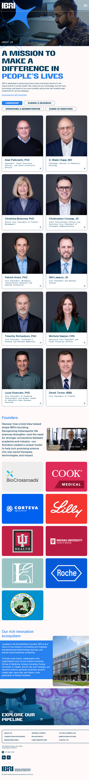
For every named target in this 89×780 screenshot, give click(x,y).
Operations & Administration (22, 109)
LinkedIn (4, 757)
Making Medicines (11, 740)
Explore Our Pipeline (18, 717)
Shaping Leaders (38, 733)
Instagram (9, 757)
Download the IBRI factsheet (14, 95)
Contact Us (63, 740)
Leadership (12, 103)
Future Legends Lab (67, 733)
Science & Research (39, 103)
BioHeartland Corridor (26, 644)
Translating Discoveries (14, 737)
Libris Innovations (39, 740)
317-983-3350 (9, 752)
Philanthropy (37, 737)
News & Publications (67, 737)
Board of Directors (61, 109)
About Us (8, 733)
